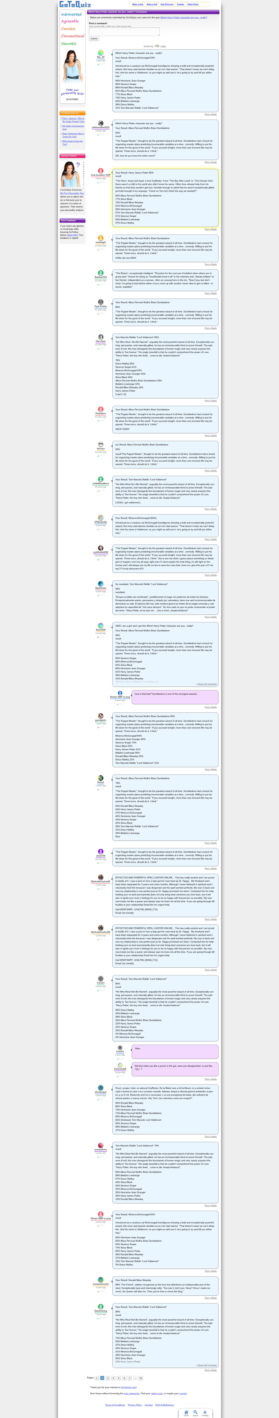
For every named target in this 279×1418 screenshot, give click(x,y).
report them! (72, 235)
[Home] (75, 4)
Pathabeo (100, 413)
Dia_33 (100, 57)
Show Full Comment (207, 684)
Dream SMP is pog (120, 697)
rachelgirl (101, 242)
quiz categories (132, 1393)
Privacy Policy (135, 1405)
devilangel (100, 1092)
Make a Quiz (137, 4)
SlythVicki (100, 588)
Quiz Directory (167, 4)
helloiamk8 (120, 1069)
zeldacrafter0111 (101, 127)
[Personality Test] (72, 57)
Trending (205, 1416)
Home (186, 1416)
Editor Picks (193, 4)
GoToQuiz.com (128, 1387)
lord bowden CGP (100, 175)
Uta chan (101, 341)
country (183, 1393)
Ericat (101, 782)
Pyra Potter (101, 306)
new (163, 46)
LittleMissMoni (101, 483)
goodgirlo (100, 720)
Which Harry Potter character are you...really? (183, 17)
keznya (101, 448)
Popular (180, 4)
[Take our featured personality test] (72, 173)
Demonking (100, 1311)
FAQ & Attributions (164, 1405)
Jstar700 (100, 855)
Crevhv (101, 982)
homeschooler (101, 1284)
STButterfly (100, 522)
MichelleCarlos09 (100, 881)
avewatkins (100, 1149)
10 (141, 1378)
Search (195, 1416)
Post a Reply (211, 114)
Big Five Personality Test (72, 193)
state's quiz (157, 1393)
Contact (149, 1405)
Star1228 (100, 629)
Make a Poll (152, 4)
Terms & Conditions (115, 1405)
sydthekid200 (100, 552)
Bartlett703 (101, 277)
